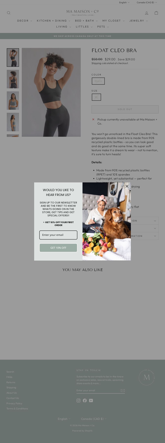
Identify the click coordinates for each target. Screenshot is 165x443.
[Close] (127, 186)
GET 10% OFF (58, 247)
